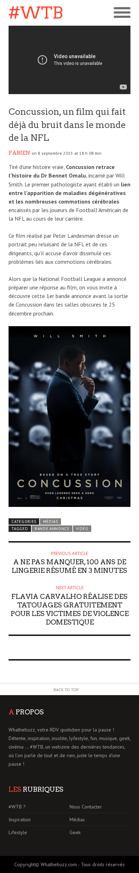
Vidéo (82, 528)
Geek (75, 832)
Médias (50, 521)
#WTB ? (17, 806)
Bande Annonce (52, 528)
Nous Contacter (86, 806)
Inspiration (20, 819)
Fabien (19, 153)
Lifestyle (18, 832)
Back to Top (66, 689)
